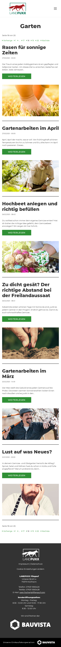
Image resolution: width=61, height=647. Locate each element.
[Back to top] (55, 641)
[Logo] (17, 8)
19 (33, 40)
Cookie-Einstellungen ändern (30, 569)
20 (38, 40)
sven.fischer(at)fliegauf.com (32, 592)
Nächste (46, 40)
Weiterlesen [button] (16, 76)
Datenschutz (37, 564)
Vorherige (7, 40)
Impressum (24, 564)
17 (24, 40)
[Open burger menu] (55, 8)
